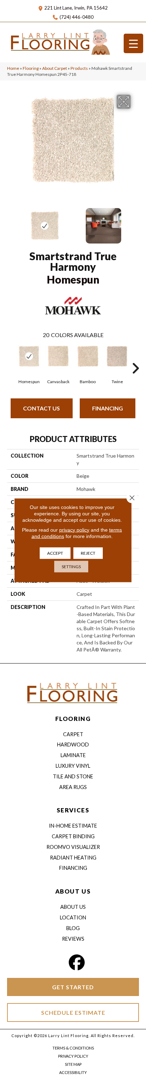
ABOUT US (73, 891)
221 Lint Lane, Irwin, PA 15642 (76, 8)
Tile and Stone (73, 776)
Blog (73, 928)
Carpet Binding (73, 836)
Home (13, 68)
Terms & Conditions (73, 1048)
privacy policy (74, 529)
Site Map (73, 1064)
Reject (88, 552)
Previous (10, 222)
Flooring (31, 68)
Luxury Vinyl (73, 766)
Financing (107, 408)
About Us (73, 907)
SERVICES (73, 810)
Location (73, 917)
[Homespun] (29, 356)
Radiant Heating (73, 858)
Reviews (73, 939)
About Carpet (54, 68)
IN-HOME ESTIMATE (73, 826)
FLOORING (73, 718)
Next (135, 222)
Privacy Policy (73, 1056)
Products (79, 68)
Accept (55, 552)
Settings (71, 566)
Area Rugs (73, 787)
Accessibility (73, 1072)
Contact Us (41, 408)
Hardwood (73, 745)
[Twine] (117, 356)
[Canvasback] (58, 356)
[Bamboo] (87, 356)
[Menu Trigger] (133, 43)
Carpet (73, 734)
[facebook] (77, 962)
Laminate (73, 755)
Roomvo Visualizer (73, 847)
